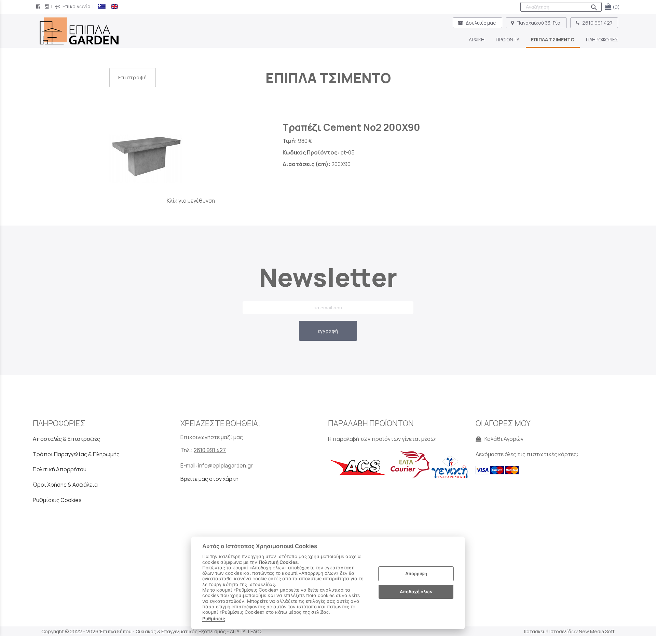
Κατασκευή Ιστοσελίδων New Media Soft (569, 631)
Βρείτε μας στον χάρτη (209, 479)
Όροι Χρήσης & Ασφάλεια (65, 484)
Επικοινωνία (76, 6)
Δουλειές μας (481, 22)
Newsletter (328, 277)
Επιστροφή (132, 77)
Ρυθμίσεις (213, 618)
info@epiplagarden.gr (225, 465)
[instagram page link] (47, 6)
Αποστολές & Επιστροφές (66, 439)
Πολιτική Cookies (278, 562)
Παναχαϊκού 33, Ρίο (538, 22)
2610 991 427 (597, 22)
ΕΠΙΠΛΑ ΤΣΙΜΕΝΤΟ (328, 77)
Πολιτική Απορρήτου (59, 469)
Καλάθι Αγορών (502, 439)
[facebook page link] (39, 6)
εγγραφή (328, 331)
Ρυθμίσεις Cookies (57, 500)
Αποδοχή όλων (416, 591)
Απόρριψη (416, 574)
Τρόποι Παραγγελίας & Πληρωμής (76, 454)
